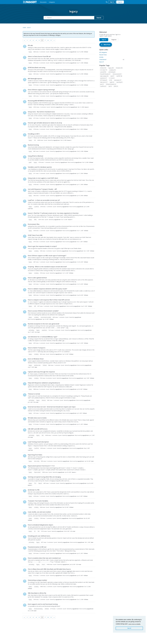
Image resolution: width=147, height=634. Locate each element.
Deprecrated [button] (37, 472)
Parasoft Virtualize (105, 74)
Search (99, 18)
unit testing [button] (31, 330)
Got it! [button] (129, 628)
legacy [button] (30, 52)
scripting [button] (36, 251)
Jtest (36, 367)
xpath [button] (30, 162)
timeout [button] (44, 400)
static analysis (104, 76)
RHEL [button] (35, 219)
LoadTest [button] (36, 206)
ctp (110, 86)
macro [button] (43, 564)
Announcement (117, 74)
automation (117, 80)
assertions (103, 78)
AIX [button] (35, 140)
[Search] (106, 2)
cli (110, 80)
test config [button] (36, 461)
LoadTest (103, 86)
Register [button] (114, 39)
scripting (112, 70)
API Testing (103, 80)
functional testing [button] (38, 609)
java (102, 84)
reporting (119, 82)
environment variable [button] (46, 317)
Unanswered (111, 59)
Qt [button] (34, 531)
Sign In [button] (104, 39)
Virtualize (119, 68)
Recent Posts (103, 55)
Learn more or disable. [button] (134, 624)
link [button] (42, 435)
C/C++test (37, 332)
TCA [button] (35, 483)
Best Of (101, 62)
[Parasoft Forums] (30, 2)
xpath (112, 82)
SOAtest (86, 52)
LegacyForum (58, 52)
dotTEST (119, 76)
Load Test (30, 208)
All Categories (103, 52)
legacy (111, 68)
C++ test (111, 78)
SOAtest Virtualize (111, 84)
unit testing (111, 72)
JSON (116, 86)
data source (103, 82)
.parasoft (103, 72)
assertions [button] (44, 330)
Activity (101, 57)
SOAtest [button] (45, 365)
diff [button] (35, 306)
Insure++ (87, 107)
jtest (112, 76)
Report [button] (40, 483)
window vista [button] (37, 365)
